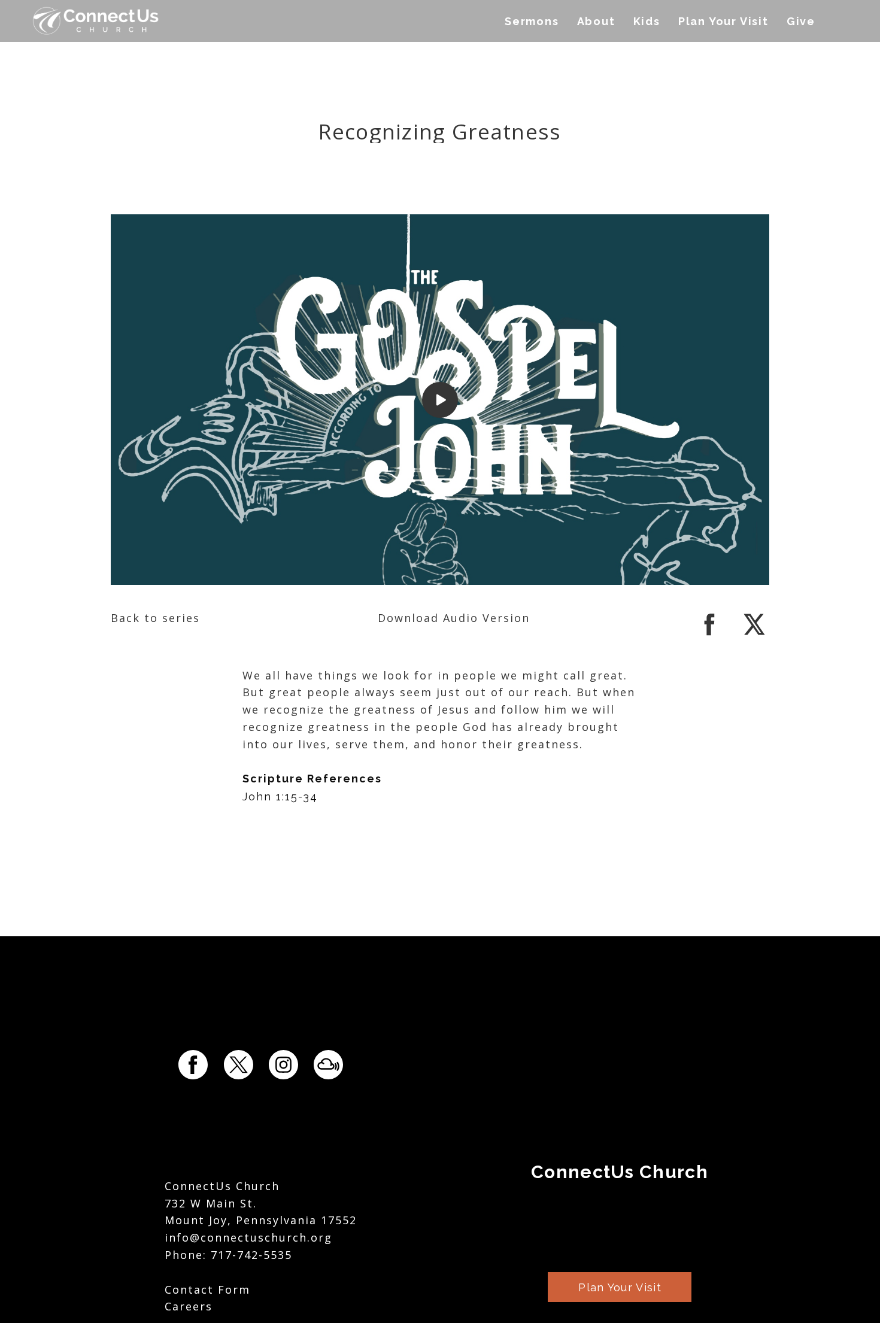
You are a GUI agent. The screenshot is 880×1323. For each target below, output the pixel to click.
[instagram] (283, 1064)
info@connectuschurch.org (248, 1237)
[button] (619, 1287)
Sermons (532, 21)
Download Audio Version (454, 618)
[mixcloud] (328, 1064)
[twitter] (754, 635)
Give (801, 21)
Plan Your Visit (723, 21)
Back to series (155, 618)
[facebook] (709, 635)
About (596, 21)
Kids (646, 21)
